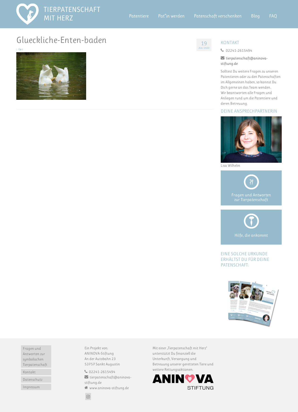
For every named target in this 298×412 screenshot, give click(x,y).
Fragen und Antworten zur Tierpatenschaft (251, 197)
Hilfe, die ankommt (251, 235)
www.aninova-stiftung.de (109, 388)
